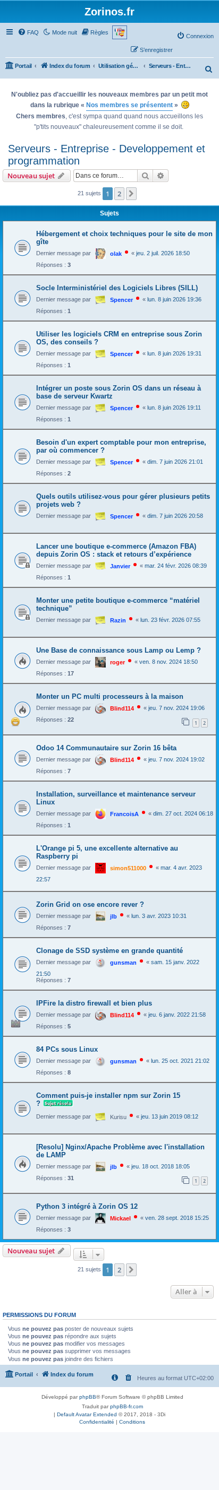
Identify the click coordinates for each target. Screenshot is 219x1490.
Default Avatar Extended (87, 1414)
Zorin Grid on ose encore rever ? (90, 904)
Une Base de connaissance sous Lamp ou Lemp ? (118, 650)
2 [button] (119, 193)
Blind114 (122, 708)
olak (116, 253)
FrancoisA (124, 814)
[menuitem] (28, 32)
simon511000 (128, 868)
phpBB (87, 1397)
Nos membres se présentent (129, 105)
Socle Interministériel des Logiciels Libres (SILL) (117, 288)
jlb (113, 916)
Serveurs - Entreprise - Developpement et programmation (106, 155)
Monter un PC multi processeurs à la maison (109, 696)
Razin (118, 620)
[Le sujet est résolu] (56, 1104)
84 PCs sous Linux (67, 1049)
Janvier (120, 566)
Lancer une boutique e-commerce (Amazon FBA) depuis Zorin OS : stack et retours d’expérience (116, 550)
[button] (131, 193)
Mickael (120, 1218)
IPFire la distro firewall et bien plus (94, 1003)
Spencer (121, 300)
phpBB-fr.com (126, 1406)
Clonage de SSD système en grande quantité (109, 951)
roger (117, 662)
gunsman (123, 962)
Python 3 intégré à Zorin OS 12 (87, 1206)
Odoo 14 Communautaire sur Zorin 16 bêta (106, 748)
